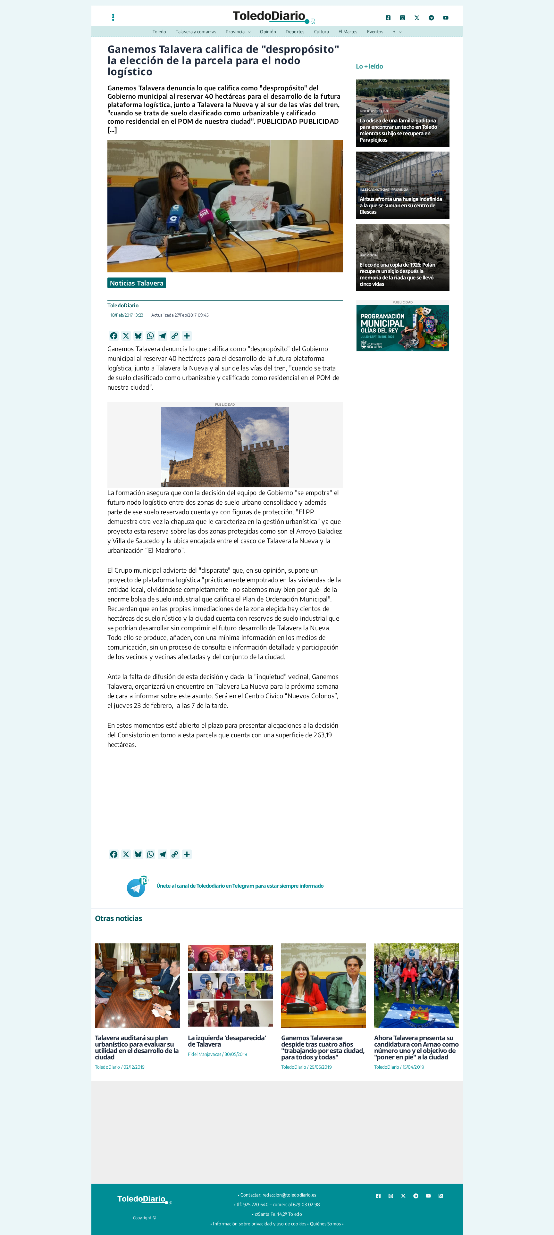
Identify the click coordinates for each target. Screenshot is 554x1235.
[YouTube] (445, 17)
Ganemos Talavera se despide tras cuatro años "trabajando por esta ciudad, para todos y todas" (323, 1047)
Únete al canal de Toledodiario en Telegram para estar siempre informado (239, 885)
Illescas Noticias (374, 189)
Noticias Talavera (137, 283)
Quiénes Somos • (327, 1223)
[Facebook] (388, 17)
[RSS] (440, 1195)
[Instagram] (402, 17)
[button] (247, 32)
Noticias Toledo (374, 111)
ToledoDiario (123, 305)
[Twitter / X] (417, 17)
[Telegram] (431, 17)
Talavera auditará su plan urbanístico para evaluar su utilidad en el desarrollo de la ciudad (137, 1047)
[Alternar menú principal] (113, 17)
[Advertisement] (225, 804)
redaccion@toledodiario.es (289, 1195)
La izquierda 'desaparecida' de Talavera (227, 1041)
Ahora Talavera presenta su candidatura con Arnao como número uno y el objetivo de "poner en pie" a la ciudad (416, 1047)
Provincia (400, 189)
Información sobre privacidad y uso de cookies (259, 1223)
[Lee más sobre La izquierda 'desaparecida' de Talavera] (230, 985)
